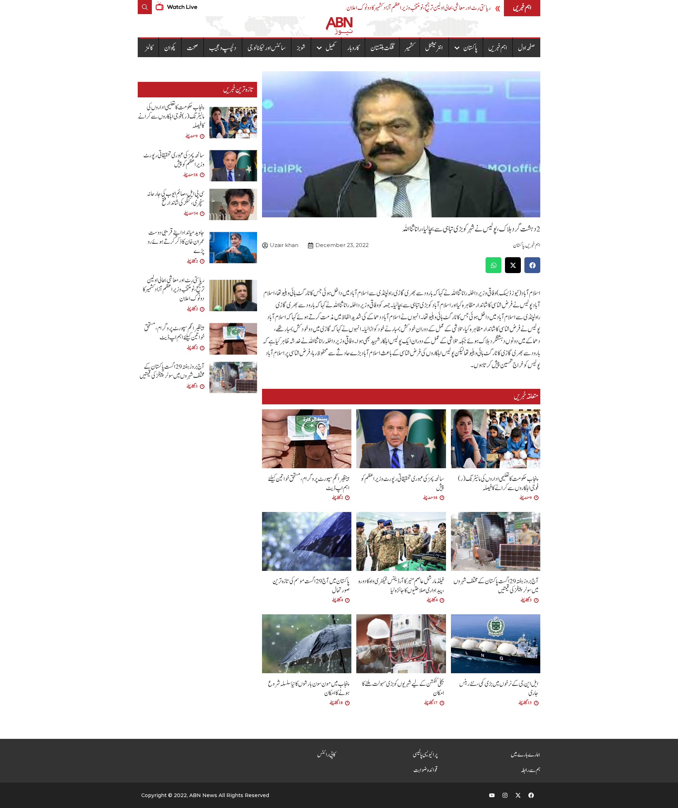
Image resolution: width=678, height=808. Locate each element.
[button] (532, 265)
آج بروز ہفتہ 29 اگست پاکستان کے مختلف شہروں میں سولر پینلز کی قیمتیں (496, 586)
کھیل (331, 48)
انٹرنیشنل (434, 48)
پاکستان (470, 48)
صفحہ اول (526, 48)
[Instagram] (505, 795)
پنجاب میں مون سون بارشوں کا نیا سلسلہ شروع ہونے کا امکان (309, 689)
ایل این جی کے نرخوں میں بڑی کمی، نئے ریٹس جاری (499, 689)
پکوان (170, 48)
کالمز (149, 48)
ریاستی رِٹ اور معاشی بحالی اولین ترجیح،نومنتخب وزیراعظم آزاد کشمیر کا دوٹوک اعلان (418, 7)
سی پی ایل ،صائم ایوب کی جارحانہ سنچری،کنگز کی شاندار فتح (175, 198)
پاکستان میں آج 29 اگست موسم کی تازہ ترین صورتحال (311, 586)
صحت (192, 48)
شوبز (301, 48)
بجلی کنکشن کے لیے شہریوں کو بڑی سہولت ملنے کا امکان (403, 689)
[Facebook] (531, 795)
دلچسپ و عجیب (222, 48)
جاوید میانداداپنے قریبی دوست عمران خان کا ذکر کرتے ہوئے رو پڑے (176, 242)
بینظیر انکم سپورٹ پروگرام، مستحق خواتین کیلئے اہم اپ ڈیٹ (309, 484)
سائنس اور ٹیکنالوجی (267, 48)
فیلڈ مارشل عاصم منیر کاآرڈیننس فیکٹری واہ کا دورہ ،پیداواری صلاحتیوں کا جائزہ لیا (401, 586)
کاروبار (353, 48)
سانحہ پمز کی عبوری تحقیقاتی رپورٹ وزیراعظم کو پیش (402, 484)
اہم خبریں (497, 48)
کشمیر (409, 48)
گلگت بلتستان (382, 48)
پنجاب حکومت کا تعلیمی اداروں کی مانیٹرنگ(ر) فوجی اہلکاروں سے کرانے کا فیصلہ (498, 484)
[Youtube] (492, 795)
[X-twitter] (518, 795)
